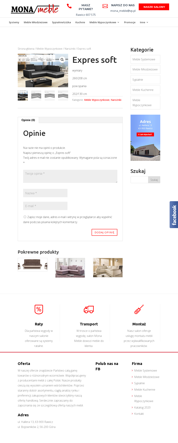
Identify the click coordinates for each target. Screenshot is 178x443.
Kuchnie (80, 22)
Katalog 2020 (142, 407)
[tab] (28, 120)
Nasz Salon (160, 31)
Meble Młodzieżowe (35, 22)
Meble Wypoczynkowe (103, 22)
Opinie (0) (28, 120)
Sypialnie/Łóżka (61, 22)
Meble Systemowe (143, 59)
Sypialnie (137, 80)
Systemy (14, 22)
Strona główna (26, 48)
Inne (142, 22)
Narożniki (70, 48)
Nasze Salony (154, 6)
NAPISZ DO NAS (123, 5)
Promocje (129, 22)
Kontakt (139, 414)
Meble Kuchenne (142, 90)
